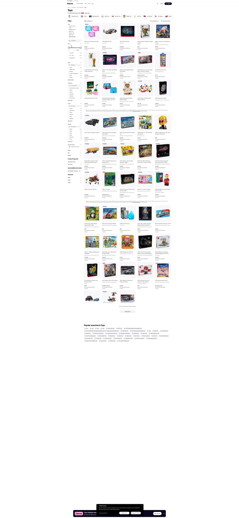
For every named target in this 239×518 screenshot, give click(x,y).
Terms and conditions (136, 111)
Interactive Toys (72, 26)
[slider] (69, 48)
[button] (161, 3)
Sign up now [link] (157, 513)
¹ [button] (89, 48)
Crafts (70, 27)
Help (92, 3)
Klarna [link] (69, 7)
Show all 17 (70, 120)
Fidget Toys (71, 34)
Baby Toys (71, 31)
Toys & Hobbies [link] (80, 7)
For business (75, 0)
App (89, 3)
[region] (119, 510)
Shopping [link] (73, 7)
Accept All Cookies (136, 513)
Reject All (124, 513)
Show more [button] (127, 311)
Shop (86, 3)
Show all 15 (70, 141)
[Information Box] (92, 21)
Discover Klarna (80, 3)
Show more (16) (72, 36)
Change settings (103, 513)
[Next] (169, 16)
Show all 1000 (71, 79)
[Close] (141, 505)
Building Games (72, 29)
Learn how (87, 13)
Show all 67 (70, 100)
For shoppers (69, 0)
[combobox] (154, 21)
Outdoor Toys (71, 33)
